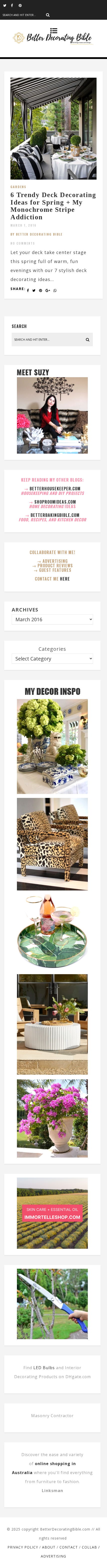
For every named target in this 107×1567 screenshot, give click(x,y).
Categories (52, 648)
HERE (65, 579)
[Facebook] (14, 5)
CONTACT (68, 1547)
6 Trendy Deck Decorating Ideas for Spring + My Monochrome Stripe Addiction (53, 206)
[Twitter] (7, 5)
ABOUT (48, 1547)
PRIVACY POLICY (22, 1547)
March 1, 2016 (23, 225)
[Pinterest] (22, 5)
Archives (25, 609)
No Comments (22, 243)
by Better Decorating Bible (36, 234)
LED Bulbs (44, 1367)
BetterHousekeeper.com (55, 489)
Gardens (18, 187)
